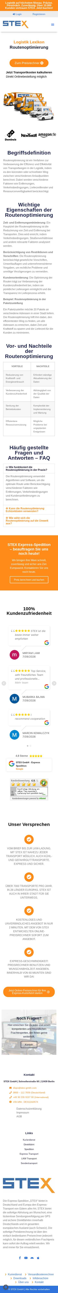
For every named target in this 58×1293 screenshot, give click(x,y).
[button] (52, 24)
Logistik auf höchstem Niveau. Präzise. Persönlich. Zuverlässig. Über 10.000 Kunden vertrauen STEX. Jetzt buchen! (29, 5)
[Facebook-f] (19, 1257)
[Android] (32, 1257)
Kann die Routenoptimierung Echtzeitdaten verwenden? (25, 510)
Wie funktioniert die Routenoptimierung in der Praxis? (26, 468)
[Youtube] (25, 1257)
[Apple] (38, 1257)
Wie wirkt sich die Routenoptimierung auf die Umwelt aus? (27, 521)
